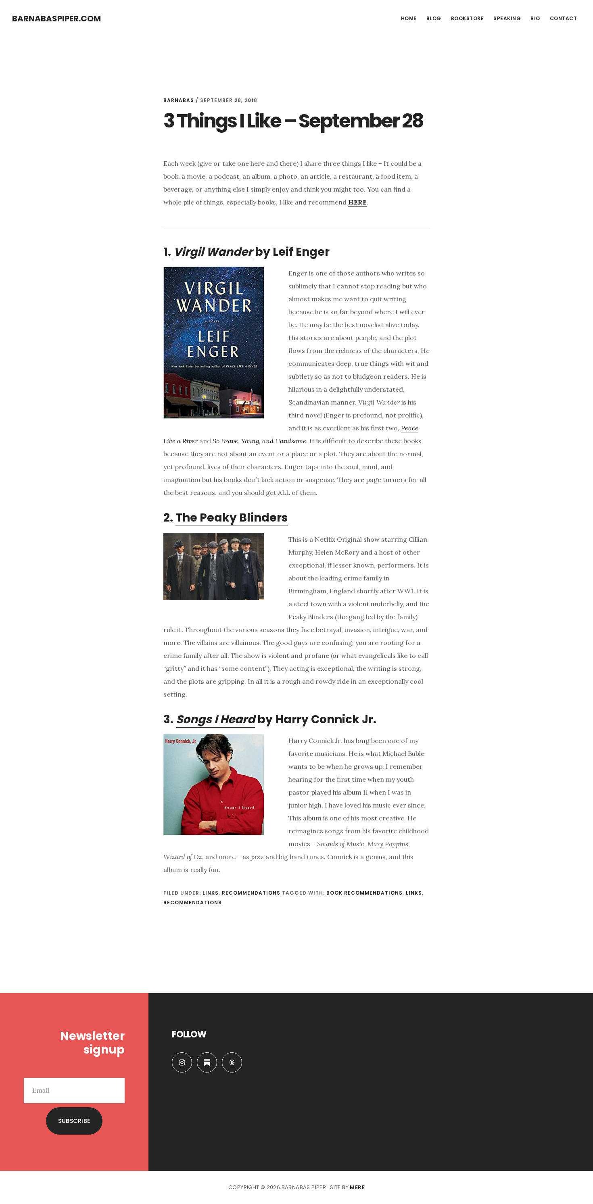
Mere (357, 1187)
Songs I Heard (215, 719)
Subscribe (74, 1121)
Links (211, 892)
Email (116, 1071)
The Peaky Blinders (231, 518)
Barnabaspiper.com (56, 18)
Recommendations (251, 892)
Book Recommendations (364, 892)
